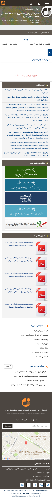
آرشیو (8, 366)
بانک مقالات (44, 348)
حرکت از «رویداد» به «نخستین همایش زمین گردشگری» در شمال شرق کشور (27, 98)
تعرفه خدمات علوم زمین (39, 352)
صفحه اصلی (45, 32)
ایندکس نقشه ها (42, 356)
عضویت (8, 426)
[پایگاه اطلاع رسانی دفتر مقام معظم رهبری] (26, 172)
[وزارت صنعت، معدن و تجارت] (26, 211)
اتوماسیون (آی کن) (41, 330)
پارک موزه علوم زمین (40, 339)
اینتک (14, 496)
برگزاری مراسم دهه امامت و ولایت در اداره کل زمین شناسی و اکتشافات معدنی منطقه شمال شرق (26, 154)
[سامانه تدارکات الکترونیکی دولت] (26, 224)
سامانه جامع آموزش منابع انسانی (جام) (34, 335)
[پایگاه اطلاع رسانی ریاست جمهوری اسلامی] (26, 185)
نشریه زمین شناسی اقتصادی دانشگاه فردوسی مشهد (28, 384)
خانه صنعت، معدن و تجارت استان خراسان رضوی (30, 376)
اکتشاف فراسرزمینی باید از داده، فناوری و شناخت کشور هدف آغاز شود (26, 91)
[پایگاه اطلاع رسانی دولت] (26, 198)
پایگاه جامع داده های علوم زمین (36, 380)
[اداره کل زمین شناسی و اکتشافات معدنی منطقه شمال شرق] (46, 12)
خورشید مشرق (42, 343)
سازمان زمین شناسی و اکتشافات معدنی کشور (31, 371)
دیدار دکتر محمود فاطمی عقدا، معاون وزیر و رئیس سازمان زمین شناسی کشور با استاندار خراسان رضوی (27, 126)
